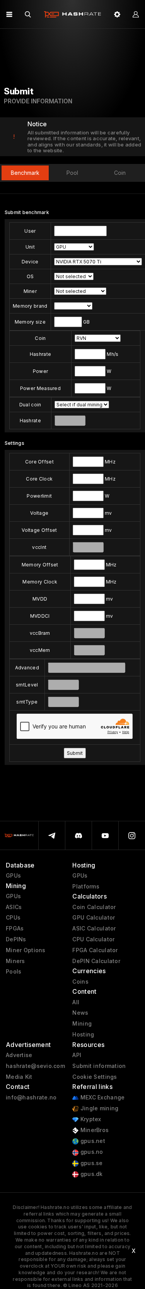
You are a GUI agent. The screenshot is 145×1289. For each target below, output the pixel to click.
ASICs (14, 907)
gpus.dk (90, 1174)
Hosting (83, 1034)
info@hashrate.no (31, 1097)
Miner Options (26, 950)
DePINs (16, 939)
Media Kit (19, 1077)
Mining (82, 1024)
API (76, 1055)
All (75, 1002)
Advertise (19, 1055)
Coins (80, 982)
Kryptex (89, 1119)
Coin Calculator (94, 907)
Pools (13, 971)
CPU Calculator (93, 939)
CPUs (13, 917)
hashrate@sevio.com (35, 1066)
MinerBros (93, 1130)
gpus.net (91, 1141)
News (80, 1013)
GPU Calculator (93, 917)
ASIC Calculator (94, 928)
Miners (15, 961)
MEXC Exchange (101, 1097)
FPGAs (15, 928)
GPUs (13, 876)
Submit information (99, 1066)
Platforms (85, 886)
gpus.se (90, 1163)
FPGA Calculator (95, 950)
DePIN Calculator (96, 961)
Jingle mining (98, 1108)
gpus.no (90, 1152)
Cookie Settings (94, 1077)
